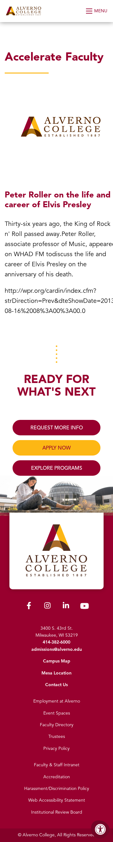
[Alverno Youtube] (84, 607)
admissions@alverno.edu (56, 649)
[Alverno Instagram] (47, 606)
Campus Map (56, 661)
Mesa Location (56, 673)
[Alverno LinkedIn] (66, 606)
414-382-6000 (56, 642)
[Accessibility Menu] (100, 829)
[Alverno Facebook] (29, 606)
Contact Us (56, 684)
